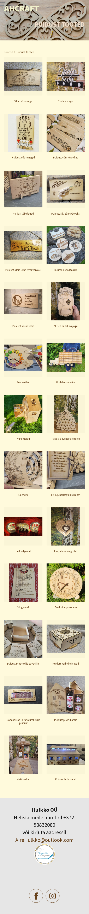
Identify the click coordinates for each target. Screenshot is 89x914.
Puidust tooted (25, 52)
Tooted (8, 52)
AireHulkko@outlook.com (44, 839)
